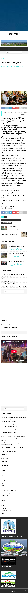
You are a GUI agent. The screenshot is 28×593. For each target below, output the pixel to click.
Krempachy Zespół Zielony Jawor (11, 219)
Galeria (3, 468)
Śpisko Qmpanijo (7, 222)
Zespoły (3, 513)
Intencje (3, 473)
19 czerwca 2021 (13, 256)
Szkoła (3, 500)
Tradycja (3, 503)
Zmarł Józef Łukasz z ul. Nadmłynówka (15, 436)
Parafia (3, 488)
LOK (2, 478)
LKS (2, 475)
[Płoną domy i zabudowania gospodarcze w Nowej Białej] (4, 255)
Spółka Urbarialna (5, 498)
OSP (2, 485)
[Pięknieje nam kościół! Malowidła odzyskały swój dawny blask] (4, 246)
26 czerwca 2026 (13, 248)
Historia (3, 470)
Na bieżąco (4, 480)
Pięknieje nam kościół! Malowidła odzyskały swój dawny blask (17, 245)
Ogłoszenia (4, 483)
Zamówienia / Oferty (6, 510)
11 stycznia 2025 (6, 66)
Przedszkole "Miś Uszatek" (7, 493)
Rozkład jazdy (4, 495)
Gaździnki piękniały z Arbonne (17, 261)
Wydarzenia (4, 508)
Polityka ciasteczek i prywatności (9, 490)
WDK (2, 505)
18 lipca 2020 (12, 263)
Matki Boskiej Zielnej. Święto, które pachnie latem (13, 286)
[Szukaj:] (14, 52)
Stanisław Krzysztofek (6, 443)
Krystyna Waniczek (16, 66)
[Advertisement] (14, 16)
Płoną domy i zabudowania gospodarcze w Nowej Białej (16, 254)
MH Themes (14, 591)
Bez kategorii (4, 465)
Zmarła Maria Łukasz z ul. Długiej (9, 283)
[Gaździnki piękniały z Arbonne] (4, 263)
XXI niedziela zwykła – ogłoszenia (9, 281)
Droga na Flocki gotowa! (11, 451)
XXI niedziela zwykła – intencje (8, 278)
